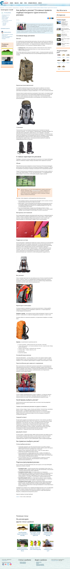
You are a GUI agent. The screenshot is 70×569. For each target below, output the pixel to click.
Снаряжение (24, 22)
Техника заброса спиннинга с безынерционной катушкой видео (64, 23)
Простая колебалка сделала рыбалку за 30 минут (65, 29)
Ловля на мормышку (5, 37)
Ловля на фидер (5, 18)
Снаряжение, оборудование (7, 36)
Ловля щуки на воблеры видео (64, 35)
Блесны (4, 25)
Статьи (25, 3)
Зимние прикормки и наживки (7, 34)
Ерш (63, 57)
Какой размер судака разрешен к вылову (22, 534)
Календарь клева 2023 (32, 3)
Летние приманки (5, 21)
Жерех (68, 57)
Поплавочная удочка (6, 15)
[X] (52, 18)
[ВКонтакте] (48, 18)
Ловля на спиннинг (5, 17)
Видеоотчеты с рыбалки (65, 26)
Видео (21, 3)
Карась (67, 62)
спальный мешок (35, 190)
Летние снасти (4, 19)
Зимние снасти (4, 35)
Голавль (59, 57)
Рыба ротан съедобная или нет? (48, 549)
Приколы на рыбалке (40, 564)
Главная (11, 3)
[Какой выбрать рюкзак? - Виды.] (21, 29)
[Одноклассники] (49, 18)
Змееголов (59, 63)
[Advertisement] (34, 505)
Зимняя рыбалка (7, 32)
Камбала (63, 62)
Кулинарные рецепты (5, 28)
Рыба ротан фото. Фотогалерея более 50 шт (22, 549)
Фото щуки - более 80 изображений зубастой (35, 534)
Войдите (17, 496)
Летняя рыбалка (18, 22)
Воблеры (4, 24)
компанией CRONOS (54, 560)
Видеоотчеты (38, 562)
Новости (40, 3)
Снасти (37, 563)
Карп (59, 69)
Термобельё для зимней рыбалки (6, 63)
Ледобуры (4, 38)
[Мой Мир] (51, 18)
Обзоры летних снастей (7, 20)
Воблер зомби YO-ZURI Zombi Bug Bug (35, 548)
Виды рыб (17, 3)
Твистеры (4, 23)
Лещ (63, 69)
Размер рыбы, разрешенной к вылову (48, 534)
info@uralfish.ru (4, 560)
